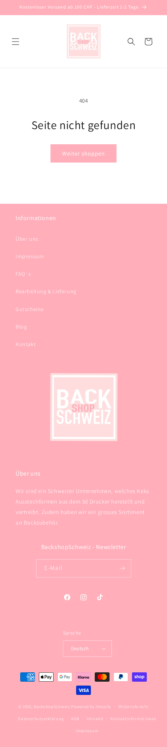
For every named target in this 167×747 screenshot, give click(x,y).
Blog (21, 326)
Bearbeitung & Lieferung (46, 291)
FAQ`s (23, 273)
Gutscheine (30, 309)
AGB (75, 718)
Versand (95, 718)
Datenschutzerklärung (41, 718)
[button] (15, 41)
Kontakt (26, 344)
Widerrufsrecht (133, 706)
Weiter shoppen (83, 153)
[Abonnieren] (122, 568)
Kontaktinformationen (133, 718)
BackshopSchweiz (52, 706)
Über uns (27, 238)
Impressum (30, 256)
